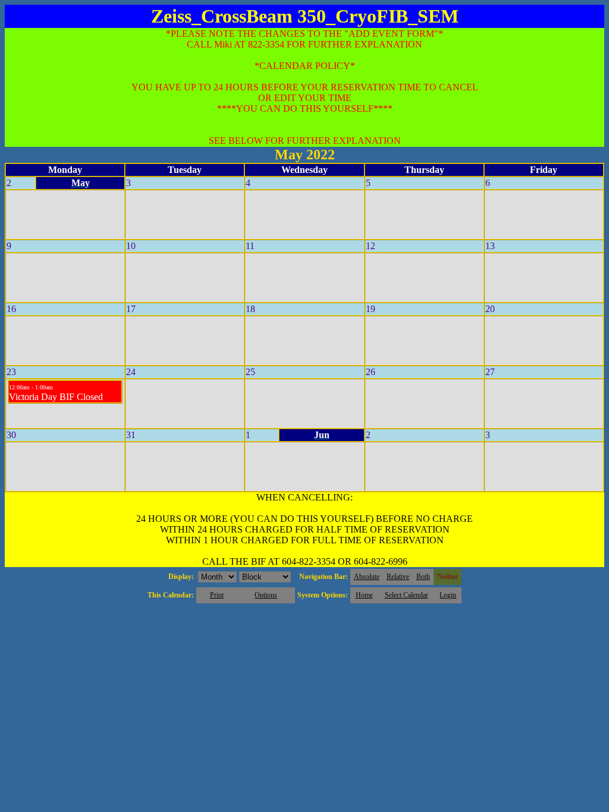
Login (448, 595)
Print (217, 595)
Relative (398, 576)
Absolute (366, 576)
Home (364, 595)
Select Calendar (406, 595)
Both (423, 576)
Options (266, 595)
